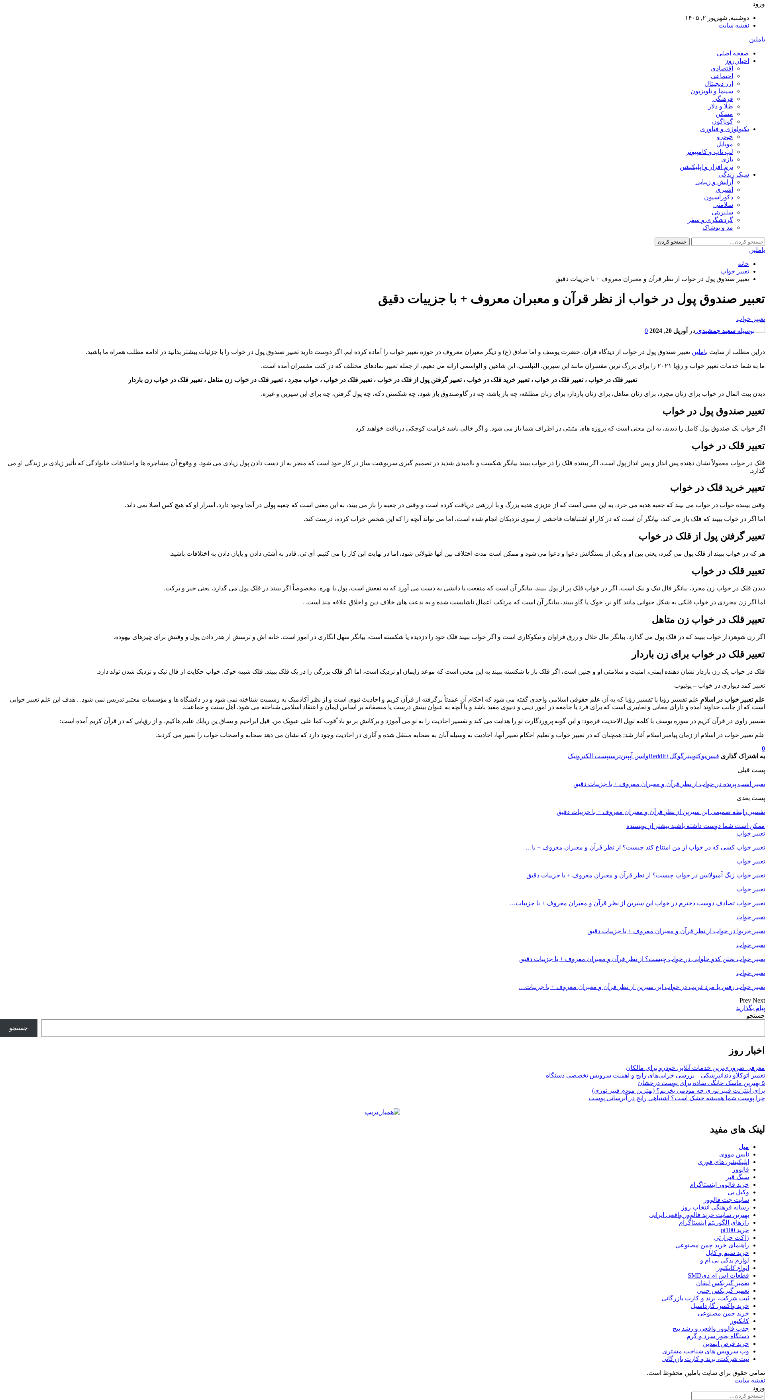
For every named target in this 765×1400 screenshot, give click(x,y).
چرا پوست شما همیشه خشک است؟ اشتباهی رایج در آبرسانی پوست (676, 1098)
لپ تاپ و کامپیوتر (709, 151)
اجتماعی (722, 76)
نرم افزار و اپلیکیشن (706, 166)
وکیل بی (738, 1192)
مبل (744, 1146)
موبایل (724, 144)
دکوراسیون (718, 197)
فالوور (740, 1169)
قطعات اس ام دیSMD (718, 1275)
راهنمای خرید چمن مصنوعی (712, 1245)
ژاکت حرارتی (731, 1237)
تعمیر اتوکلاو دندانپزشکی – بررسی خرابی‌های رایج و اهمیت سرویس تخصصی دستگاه (655, 1075)
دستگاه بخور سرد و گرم (718, 1336)
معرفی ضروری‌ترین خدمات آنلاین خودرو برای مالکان (695, 1067)
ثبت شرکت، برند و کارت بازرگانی (705, 1298)
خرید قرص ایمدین (726, 1343)
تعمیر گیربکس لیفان (722, 1283)
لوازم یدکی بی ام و (724, 1260)
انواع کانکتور (733, 1267)
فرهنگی (722, 98)
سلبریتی (722, 212)
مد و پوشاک (717, 227)
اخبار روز (737, 60)
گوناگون (722, 121)
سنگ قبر (737, 1177)
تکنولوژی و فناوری (724, 129)
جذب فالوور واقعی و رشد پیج (711, 1328)
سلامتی (723, 204)
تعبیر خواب (750, 318)
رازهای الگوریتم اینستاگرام (714, 1222)
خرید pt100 (735, 1230)
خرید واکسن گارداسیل (719, 1305)
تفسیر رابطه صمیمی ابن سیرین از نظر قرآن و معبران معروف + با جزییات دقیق (661, 811)
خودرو (725, 136)
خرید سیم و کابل (727, 1252)
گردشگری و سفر (710, 219)
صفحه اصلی (733, 53)
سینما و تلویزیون (711, 91)
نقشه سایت (733, 25)
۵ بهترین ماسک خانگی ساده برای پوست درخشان (701, 1082)
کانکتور (739, 1320)
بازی (727, 159)
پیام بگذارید (750, 1008)
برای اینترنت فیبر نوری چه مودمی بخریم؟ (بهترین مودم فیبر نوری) (678, 1090)
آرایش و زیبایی (714, 182)
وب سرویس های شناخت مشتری (705, 1351)
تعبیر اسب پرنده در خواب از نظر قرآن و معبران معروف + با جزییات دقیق (669, 784)
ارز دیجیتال (718, 83)
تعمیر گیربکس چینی (723, 1290)
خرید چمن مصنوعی (723, 1313)
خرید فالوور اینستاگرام (719, 1184)
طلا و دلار (720, 106)
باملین (757, 39)
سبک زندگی (733, 174)
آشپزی (724, 189)
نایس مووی (734, 1154)
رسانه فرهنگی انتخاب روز (715, 1207)
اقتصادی (722, 68)
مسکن (724, 113)
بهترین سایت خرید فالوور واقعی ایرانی (699, 1214)
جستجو (755, 1015)
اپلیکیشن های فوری (723, 1161)
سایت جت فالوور (726, 1199)
